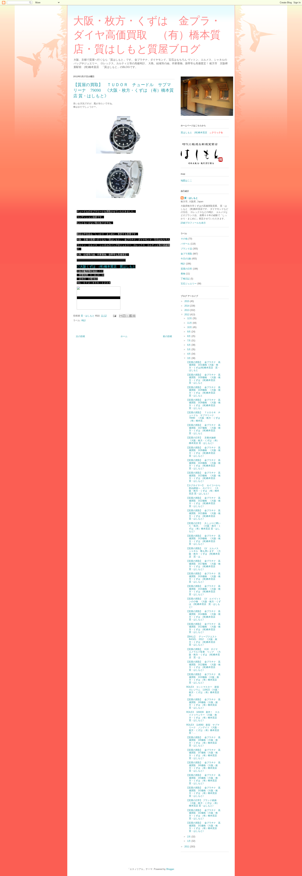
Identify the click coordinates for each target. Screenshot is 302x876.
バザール (185, 243)
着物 (183, 273)
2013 (187, 310)
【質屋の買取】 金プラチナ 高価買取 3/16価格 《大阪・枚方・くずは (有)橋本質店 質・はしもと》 (203, 577)
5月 (189, 349)
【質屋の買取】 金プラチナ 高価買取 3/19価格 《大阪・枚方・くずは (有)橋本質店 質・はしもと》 (203, 540)
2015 (187, 301)
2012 (187, 314)
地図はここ (186, 180)
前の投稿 (167, 336)
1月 (189, 841)
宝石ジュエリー (189, 283)
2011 (187, 846)
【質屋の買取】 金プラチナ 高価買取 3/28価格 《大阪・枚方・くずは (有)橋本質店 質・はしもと (203, 404)
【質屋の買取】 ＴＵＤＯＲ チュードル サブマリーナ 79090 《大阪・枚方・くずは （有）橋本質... (203, 416)
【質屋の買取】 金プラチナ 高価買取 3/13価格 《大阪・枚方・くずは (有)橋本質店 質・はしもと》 (203, 628)
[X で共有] (127, 316)
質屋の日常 (186, 268)
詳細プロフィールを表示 (193, 222)
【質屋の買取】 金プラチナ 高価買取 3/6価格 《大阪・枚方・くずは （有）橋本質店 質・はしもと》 (203, 766)
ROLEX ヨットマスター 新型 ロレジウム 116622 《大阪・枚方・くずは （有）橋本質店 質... (203, 691)
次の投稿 (80, 336)
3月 (189, 358)
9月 (189, 331)
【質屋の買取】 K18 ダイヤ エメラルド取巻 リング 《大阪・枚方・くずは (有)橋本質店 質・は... (203, 653)
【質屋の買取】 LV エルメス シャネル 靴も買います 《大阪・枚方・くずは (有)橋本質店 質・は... (203, 552)
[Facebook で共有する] (130, 316)
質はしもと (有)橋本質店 (194, 132)
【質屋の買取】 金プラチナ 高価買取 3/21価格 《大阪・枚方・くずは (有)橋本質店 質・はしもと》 (203, 514)
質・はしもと (191, 198)
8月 (189, 336)
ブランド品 (186, 248)
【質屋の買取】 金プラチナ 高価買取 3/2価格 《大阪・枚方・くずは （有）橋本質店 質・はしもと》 (203, 814)
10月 (190, 327)
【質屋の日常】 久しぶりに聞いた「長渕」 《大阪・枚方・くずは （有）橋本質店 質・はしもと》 (203, 527)
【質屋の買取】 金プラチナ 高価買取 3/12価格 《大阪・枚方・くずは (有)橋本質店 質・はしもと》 (203, 665)
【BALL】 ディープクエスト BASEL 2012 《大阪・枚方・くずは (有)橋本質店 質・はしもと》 (202, 640)
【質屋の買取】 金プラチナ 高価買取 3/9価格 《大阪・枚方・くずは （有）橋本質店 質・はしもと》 (203, 703)
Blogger (170, 869)
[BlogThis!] (124, 316)
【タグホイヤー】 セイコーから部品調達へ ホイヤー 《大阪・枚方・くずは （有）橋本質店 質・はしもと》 (203, 489)
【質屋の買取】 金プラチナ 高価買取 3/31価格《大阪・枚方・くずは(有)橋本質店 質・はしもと (203, 366)
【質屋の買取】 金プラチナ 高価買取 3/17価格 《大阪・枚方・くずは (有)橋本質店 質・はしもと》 (203, 565)
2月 (189, 836)
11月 (190, 323)
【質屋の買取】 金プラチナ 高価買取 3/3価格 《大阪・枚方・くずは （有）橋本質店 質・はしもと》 (203, 791)
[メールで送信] (121, 316)
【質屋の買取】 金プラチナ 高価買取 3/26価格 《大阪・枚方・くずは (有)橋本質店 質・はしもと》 (203, 451)
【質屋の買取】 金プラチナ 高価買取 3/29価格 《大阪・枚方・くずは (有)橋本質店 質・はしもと (203, 391)
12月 (190, 318)
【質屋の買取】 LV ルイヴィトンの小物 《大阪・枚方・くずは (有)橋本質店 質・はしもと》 (203, 602)
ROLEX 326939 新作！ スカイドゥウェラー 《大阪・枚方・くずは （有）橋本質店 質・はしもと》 (203, 716)
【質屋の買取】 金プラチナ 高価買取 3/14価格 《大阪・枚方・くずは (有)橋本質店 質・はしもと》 (203, 615)
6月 (189, 345)
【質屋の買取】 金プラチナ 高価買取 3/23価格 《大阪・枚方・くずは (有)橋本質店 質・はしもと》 (203, 476)
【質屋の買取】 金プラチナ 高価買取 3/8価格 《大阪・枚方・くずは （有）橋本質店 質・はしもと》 (203, 741)
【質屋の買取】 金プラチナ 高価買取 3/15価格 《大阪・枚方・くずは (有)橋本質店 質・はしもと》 (203, 590)
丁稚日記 (185, 278)
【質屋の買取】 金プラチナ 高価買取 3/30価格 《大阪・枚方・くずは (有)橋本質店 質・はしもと (203, 378)
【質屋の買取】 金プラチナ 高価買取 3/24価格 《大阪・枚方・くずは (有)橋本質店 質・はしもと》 (203, 464)
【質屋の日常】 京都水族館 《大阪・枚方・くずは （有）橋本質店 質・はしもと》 (202, 440)
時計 (83, 320)
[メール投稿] (114, 315)
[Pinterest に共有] (134, 316)
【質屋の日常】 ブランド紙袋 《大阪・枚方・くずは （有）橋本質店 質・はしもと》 (202, 803)
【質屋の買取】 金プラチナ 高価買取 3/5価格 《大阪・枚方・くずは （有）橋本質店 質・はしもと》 (203, 779)
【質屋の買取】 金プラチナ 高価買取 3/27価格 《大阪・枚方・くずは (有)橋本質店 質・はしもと (203, 429)
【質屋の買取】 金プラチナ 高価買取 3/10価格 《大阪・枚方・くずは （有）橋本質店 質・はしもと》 (203, 678)
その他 (184, 238)
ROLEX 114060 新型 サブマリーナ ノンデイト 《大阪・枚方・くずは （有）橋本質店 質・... (202, 729)
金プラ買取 (186, 253)
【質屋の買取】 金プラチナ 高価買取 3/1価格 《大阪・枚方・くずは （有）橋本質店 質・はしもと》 (203, 827)
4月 (189, 353)
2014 (187, 305)
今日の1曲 (186, 258)
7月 (189, 340)
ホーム (124, 336)
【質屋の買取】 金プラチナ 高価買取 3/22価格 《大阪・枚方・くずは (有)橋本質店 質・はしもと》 (203, 502)
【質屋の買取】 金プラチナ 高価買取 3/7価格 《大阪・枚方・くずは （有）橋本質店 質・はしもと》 (203, 754)
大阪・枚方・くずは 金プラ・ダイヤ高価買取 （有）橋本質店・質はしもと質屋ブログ (147, 35)
